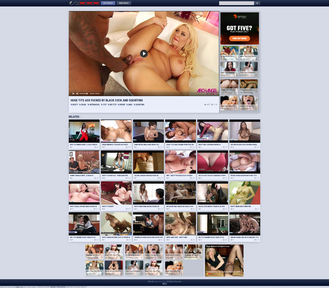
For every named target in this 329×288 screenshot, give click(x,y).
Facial (83, 105)
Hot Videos (108, 3)
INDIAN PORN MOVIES (58, 287)
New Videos (124, 3)
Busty (75, 105)
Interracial (94, 105)
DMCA (164, 284)
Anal (130, 105)
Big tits (112, 105)
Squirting (139, 105)
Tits (105, 105)
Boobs (122, 105)
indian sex (19, 287)
